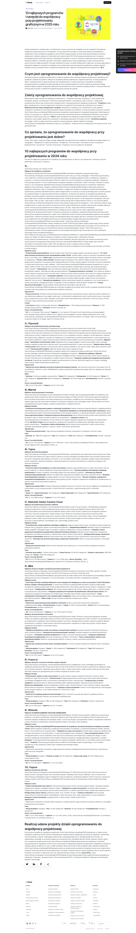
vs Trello (95, 897)
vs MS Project (96, 912)
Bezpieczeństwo (90, 928)
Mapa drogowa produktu (32, 900)
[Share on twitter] (27, 864)
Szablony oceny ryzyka (77, 892)
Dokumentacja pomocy (32, 897)
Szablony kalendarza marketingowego (76, 907)
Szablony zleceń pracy (76, 903)
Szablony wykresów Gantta (78, 900)
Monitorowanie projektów (54, 894)
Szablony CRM (74, 889)
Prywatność (100, 928)
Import (27, 915)
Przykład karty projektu (54, 915)
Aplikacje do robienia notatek (55, 909)
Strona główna (39, 2)
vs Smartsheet (96, 915)
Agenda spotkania (53, 889)
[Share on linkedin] (34, 864)
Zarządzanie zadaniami (54, 900)
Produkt (28, 892)
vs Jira (94, 894)
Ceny (27, 889)
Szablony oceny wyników (77, 918)
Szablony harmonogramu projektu (77, 911)
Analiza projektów (52, 906)
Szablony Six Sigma (76, 897)
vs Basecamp (96, 906)
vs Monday (96, 889)
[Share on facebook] (41, 864)
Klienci (27, 903)
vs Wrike (95, 909)
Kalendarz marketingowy (54, 892)
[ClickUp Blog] (29, 2)
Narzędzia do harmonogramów (56, 912)
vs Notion (95, 903)
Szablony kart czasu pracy (77, 915)
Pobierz (28, 894)
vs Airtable (95, 900)
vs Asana (95, 892)
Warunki (107, 928)
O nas (27, 912)
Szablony (28, 906)
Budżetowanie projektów (54, 897)
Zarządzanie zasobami (54, 903)
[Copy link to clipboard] (47, 864)
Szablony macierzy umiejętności (79, 894)
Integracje (28, 909)
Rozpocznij (107, 2)
